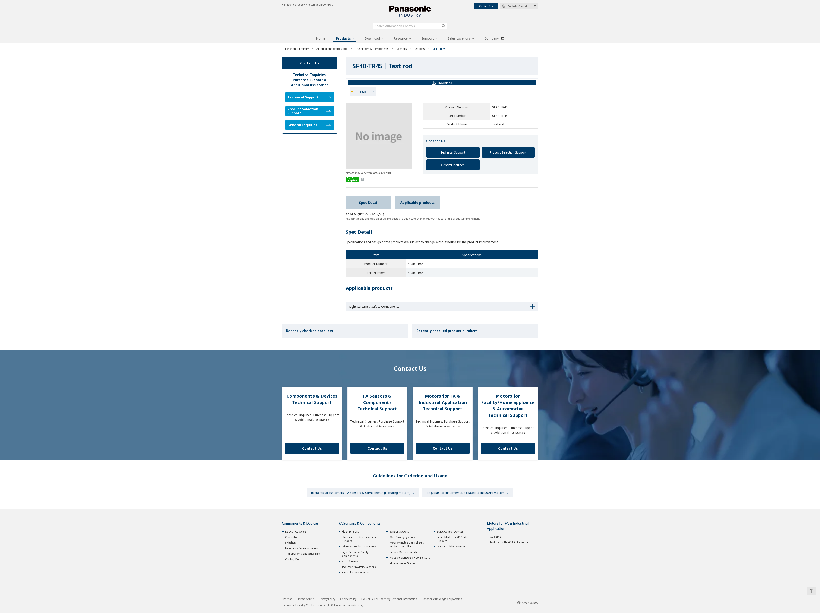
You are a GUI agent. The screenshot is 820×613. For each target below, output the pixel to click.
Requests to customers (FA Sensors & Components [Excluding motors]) (361, 493)
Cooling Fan (292, 559)
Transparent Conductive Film (302, 554)
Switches (290, 542)
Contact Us (486, 6)
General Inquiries (452, 165)
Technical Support (453, 152)
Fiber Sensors (350, 531)
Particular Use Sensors (356, 572)
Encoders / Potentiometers (301, 548)
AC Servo (495, 536)
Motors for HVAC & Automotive (509, 542)
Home (320, 38)
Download (372, 38)
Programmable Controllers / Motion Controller (407, 544)
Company (492, 38)
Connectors (292, 537)
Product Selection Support (508, 152)
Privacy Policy (327, 599)
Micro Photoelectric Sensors (359, 546)
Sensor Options (399, 531)
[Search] (443, 26)
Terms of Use (305, 599)
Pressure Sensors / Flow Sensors (410, 557)
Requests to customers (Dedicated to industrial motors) (466, 493)
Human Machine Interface (405, 552)
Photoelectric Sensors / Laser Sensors (360, 539)
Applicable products (417, 202)
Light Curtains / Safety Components (355, 554)
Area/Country (530, 603)
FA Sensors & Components (372, 49)
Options (420, 49)
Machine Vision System (451, 546)
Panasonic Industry (297, 49)
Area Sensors (350, 561)
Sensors (402, 49)
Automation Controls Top (332, 49)
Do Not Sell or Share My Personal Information (389, 599)
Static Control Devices (450, 531)
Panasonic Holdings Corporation (442, 599)
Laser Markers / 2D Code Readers (452, 539)
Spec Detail (368, 202)
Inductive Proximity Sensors (359, 567)
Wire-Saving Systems (402, 537)
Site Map (287, 599)
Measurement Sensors (403, 563)
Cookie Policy (348, 599)
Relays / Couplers (295, 531)
